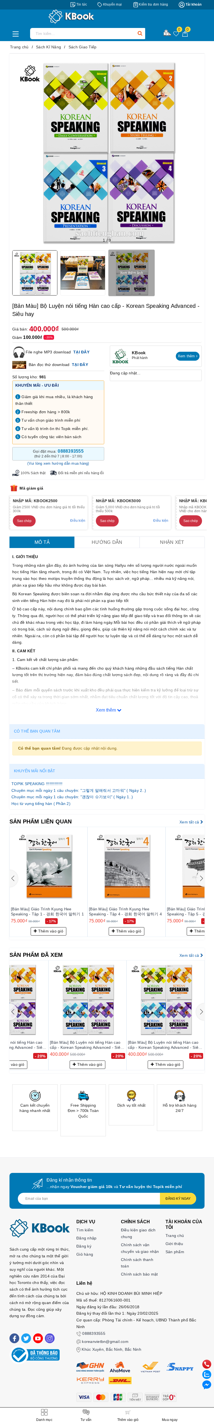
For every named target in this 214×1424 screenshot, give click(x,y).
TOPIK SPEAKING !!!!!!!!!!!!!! (36, 783)
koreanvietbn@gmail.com (105, 1341)
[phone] (206, 1363)
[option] (35, 1107)
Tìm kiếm (84, 1230)
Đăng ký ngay (178, 1199)
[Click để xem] (107, 151)
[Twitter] (26, 1338)
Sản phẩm (175, 1252)
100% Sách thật (33, 473)
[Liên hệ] (206, 1384)
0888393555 (93, 1333)
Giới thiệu (174, 1243)
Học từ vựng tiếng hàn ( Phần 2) (40, 803)
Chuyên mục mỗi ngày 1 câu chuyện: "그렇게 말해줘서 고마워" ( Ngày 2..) (78, 790)
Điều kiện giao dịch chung (138, 1233)
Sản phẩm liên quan (40, 821)
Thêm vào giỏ (70, 931)
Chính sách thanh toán (137, 1263)
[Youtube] (38, 1338)
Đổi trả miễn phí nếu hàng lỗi (81, 473)
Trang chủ (175, 1235)
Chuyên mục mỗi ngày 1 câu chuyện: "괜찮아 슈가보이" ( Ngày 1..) (72, 797)
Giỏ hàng (84, 1254)
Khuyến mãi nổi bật (34, 771)
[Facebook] (14, 1338)
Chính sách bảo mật (139, 1274)
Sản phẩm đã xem (36, 955)
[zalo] (206, 1374)
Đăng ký (83, 1246)
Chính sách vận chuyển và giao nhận (140, 1248)
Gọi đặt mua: (58, 453)
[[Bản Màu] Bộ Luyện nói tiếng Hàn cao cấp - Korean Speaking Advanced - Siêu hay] (87, 999)
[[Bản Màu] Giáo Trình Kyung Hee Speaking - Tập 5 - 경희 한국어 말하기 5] (146, 866)
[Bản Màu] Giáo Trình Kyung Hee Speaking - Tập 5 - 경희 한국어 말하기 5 (145, 911)
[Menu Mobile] (17, 33)
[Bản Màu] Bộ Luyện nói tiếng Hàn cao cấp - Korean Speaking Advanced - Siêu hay (86, 1045)
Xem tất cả (189, 822)
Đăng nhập (86, 1238)
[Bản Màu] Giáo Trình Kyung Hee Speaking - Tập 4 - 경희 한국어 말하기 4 (67, 911)
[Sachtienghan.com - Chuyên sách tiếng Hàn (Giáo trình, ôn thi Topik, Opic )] (107, 17)
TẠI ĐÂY (81, 351)
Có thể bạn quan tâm (37, 731)
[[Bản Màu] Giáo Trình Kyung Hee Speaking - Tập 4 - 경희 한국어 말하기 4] (68, 866)
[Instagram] (50, 1338)
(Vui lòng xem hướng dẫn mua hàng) (58, 463)
